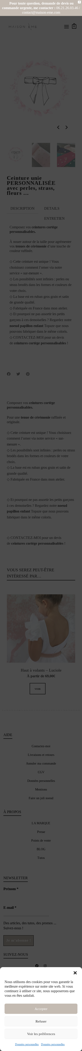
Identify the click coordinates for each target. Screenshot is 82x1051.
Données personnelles (27, 1044)
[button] (75, 973)
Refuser (41, 1021)
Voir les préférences (41, 1034)
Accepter (41, 1009)
